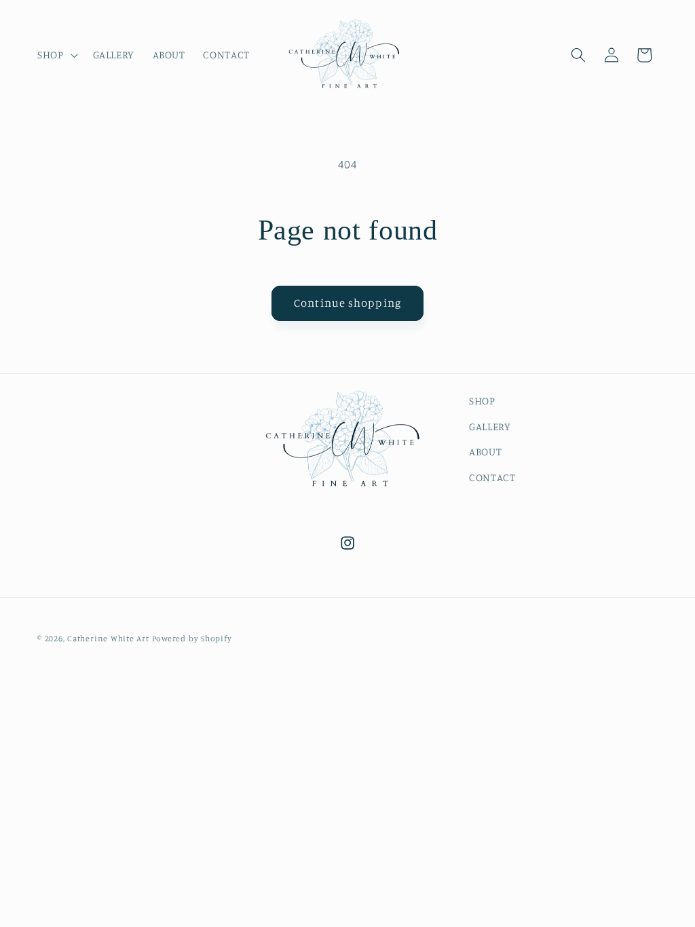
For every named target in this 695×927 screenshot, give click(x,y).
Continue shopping (347, 302)
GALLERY (490, 426)
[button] (56, 55)
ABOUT (485, 451)
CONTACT (492, 477)
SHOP (482, 400)
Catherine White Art (108, 638)
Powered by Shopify (192, 638)
